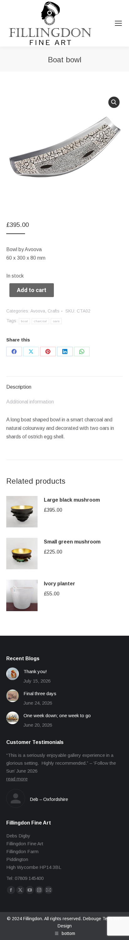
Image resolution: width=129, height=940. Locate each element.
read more (17, 778)
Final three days (39, 693)
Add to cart (31, 290)
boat (24, 321)
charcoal (40, 321)
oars (56, 321)
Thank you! (35, 671)
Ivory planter (59, 583)
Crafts (53, 310)
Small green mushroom (72, 541)
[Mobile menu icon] (118, 23)
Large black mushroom (72, 500)
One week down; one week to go (57, 715)
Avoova (37, 310)
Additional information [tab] (30, 401)
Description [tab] (18, 387)
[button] (114, 102)
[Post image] (12, 673)
